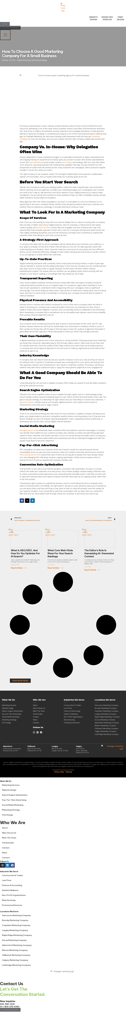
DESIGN (93, 18)
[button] (22, 500)
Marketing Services (9, 705)
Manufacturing (69, 720)
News (35, 720)
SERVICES (107, 18)
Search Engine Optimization (12, 711)
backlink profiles (43, 227)
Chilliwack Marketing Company (106, 728)
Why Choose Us (39, 708)
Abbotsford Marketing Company (107, 723)
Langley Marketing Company (105, 714)
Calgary (79, 746)
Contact (36, 723)
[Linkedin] (37, 732)
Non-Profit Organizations (73, 717)
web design (66, 162)
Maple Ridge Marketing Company (107, 717)
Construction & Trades (72, 705)
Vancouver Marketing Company (106, 705)
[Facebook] (41, 732)
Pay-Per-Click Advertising (11, 714)
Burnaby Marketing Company (106, 708)
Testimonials (38, 714)
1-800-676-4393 (11, 1006)
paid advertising (36, 162)
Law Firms (68, 708)
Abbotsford (7, 746)
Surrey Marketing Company (105, 720)
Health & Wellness (71, 714)
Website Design (8, 708)
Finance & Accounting (72, 711)
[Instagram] (34, 732)
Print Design (6, 723)
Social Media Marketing (10, 717)
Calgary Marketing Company (105, 731)
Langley (55, 746)
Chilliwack (31, 746)
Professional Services (72, 723)
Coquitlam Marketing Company (106, 711)
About (35, 705)
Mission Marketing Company (105, 725)
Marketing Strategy (9, 720)
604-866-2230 (7, 1004)
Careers (36, 717)
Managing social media (29, 430)
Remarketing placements (30, 455)
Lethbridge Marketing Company (107, 734)
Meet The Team (39, 711)
